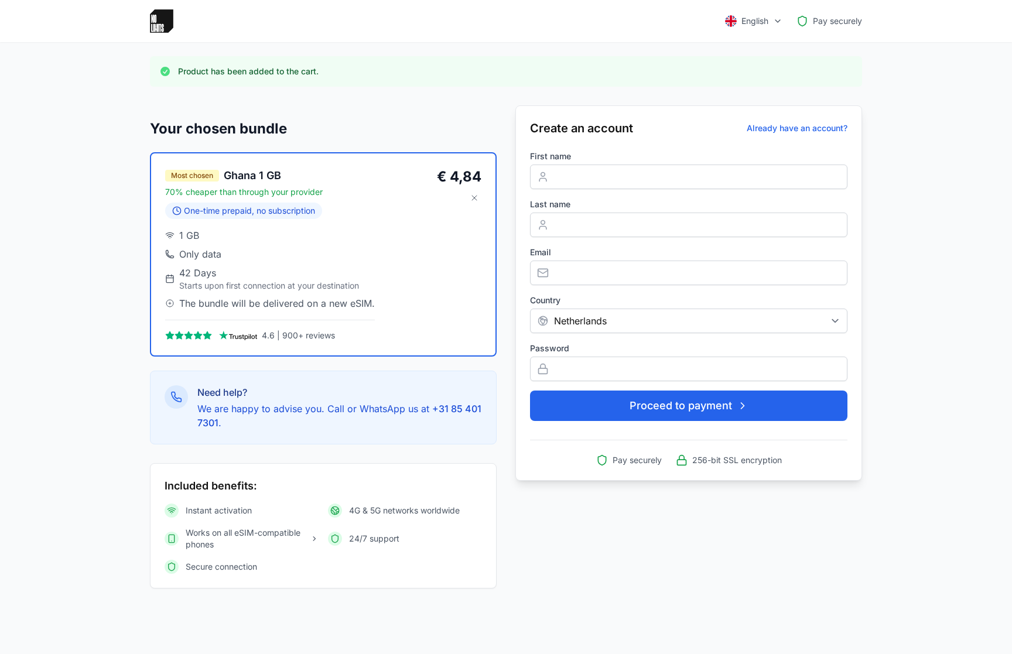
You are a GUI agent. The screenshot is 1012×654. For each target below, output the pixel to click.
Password (549, 348)
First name (550, 156)
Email (540, 252)
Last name (550, 204)
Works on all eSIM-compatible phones (243, 538)
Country (545, 300)
